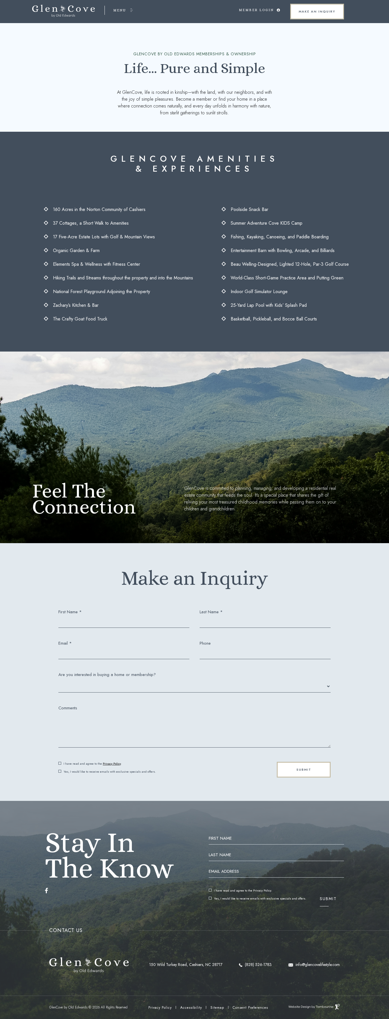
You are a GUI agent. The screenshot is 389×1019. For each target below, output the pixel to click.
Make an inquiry (313, 9)
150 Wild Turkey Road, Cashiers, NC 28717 (185, 964)
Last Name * (211, 612)
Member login (256, 6)
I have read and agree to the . (92, 764)
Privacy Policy (112, 763)
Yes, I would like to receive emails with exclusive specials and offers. (110, 772)
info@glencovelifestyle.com (317, 964)
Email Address (224, 871)
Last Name (220, 855)
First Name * (70, 612)
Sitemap (217, 1007)
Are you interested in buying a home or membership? (107, 674)
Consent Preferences (250, 1007)
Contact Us (66, 930)
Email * (65, 643)
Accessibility (191, 1007)
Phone (205, 643)
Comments (67, 708)
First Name (220, 838)
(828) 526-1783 (258, 964)
